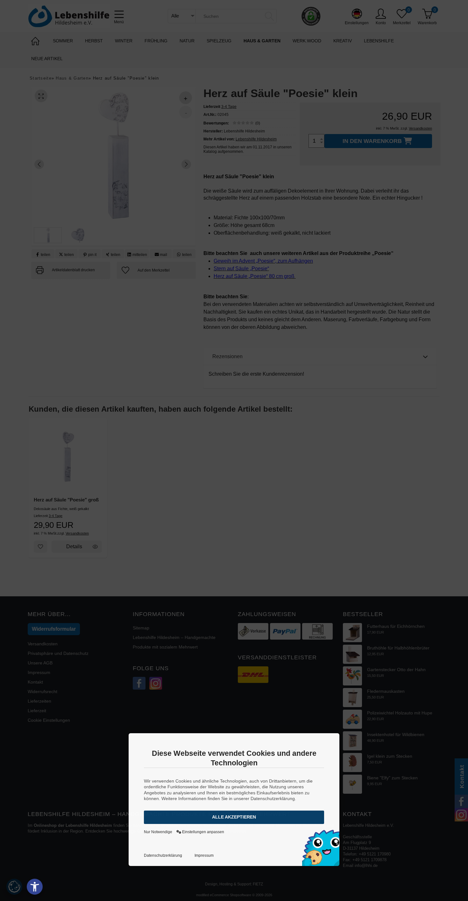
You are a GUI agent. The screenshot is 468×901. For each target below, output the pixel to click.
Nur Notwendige (158, 832)
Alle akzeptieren (234, 816)
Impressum (204, 855)
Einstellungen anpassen (202, 832)
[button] (35, 887)
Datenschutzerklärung (163, 855)
